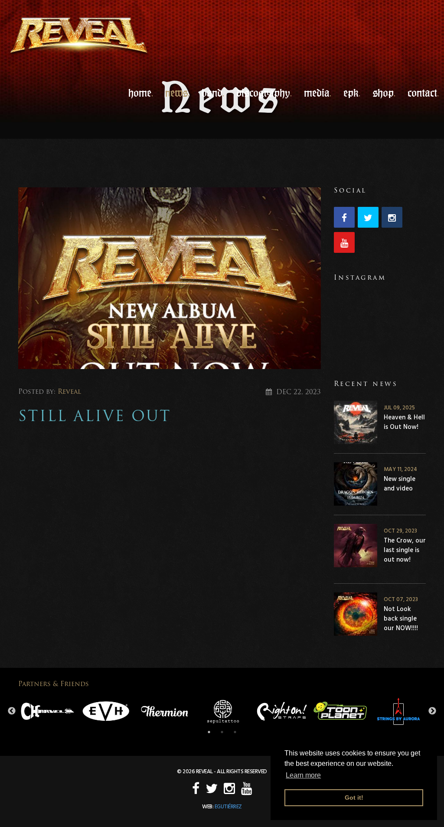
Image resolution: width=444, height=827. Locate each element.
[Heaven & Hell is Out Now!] (355, 424)
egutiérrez (228, 806)
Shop (383, 92)
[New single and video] (355, 485)
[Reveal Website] (79, 36)
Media (317, 92)
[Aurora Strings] (398, 711)
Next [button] (432, 711)
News (176, 92)
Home (139, 92)
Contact (422, 92)
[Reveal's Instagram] (393, 218)
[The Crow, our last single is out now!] (355, 547)
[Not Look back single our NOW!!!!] (355, 615)
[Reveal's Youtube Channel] (346, 244)
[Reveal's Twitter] (370, 218)
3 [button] (235, 732)
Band (212, 92)
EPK (351, 92)
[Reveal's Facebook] (346, 218)
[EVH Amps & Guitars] (106, 711)
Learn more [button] (303, 775)
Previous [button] (11, 711)
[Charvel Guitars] (47, 711)
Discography (263, 92)
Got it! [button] (354, 797)
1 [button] (209, 732)
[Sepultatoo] (223, 711)
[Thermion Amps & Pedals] (164, 711)
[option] (47, 711)
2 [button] (222, 732)
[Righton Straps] (281, 711)
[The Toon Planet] (340, 711)
